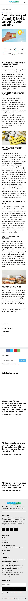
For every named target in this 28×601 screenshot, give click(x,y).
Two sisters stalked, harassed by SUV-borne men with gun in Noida (13, 573)
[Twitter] (11, 350)
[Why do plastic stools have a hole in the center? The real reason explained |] (14, 469)
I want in (13, 589)
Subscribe (22, 360)
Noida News (4, 563)
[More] (22, 350)
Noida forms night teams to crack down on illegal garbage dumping (13, 560)
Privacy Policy (16, 364)
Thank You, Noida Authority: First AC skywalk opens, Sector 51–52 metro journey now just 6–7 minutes (12, 567)
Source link (5, 324)
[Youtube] (16, 529)
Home (3, 9)
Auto (3, 570)
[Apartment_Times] (3, 13)
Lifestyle (8, 9)
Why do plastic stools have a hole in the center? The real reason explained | (14, 485)
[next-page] (5, 493)
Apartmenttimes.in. (10, 598)
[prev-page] (3, 493)
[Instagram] (7, 529)
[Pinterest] (15, 350)
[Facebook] (8, 350)
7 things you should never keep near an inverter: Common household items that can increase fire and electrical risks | (14, 447)
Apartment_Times (9, 12)
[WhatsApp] (18, 350)
